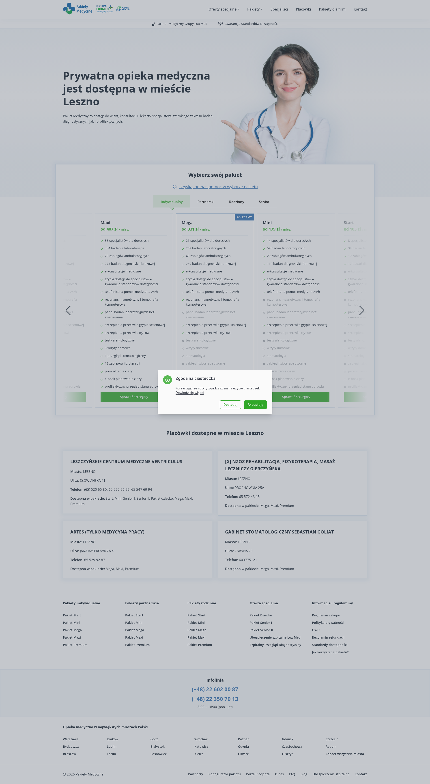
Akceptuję (255, 404)
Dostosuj (230, 404)
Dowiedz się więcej (190, 393)
